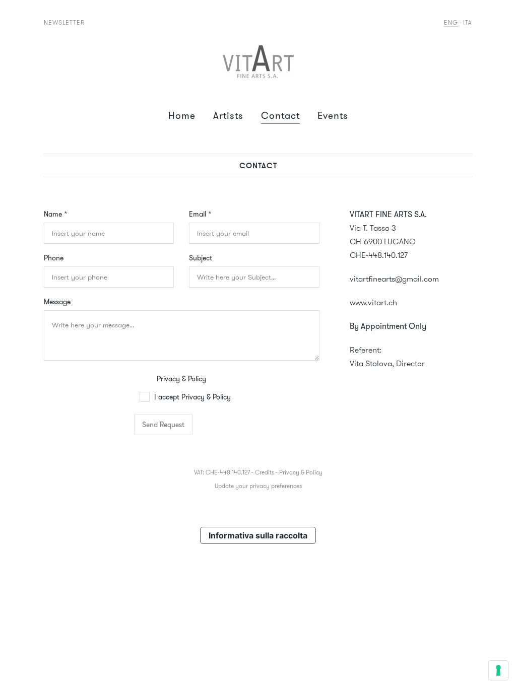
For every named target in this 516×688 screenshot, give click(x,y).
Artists (228, 115)
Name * (55, 214)
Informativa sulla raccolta (258, 535)
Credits (264, 472)
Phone (53, 258)
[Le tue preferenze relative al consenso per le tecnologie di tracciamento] (498, 670)
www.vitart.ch (373, 302)
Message (57, 302)
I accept (191, 397)
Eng (451, 22)
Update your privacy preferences (258, 485)
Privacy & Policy (181, 379)
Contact (280, 115)
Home (182, 115)
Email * (200, 214)
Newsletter (64, 22)
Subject (200, 258)
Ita (467, 22)
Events (332, 115)
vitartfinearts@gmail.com (394, 279)
